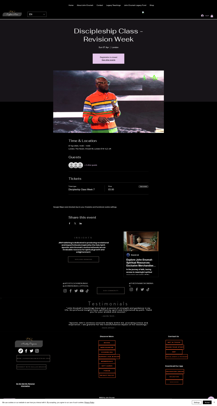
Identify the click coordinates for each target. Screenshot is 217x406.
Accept (207, 402)
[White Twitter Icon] (31, 350)
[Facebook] (70, 291)
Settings (197, 402)
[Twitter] (76, 291)
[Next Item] (155, 241)
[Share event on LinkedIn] (81, 223)
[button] (212, 15)
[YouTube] (81, 291)
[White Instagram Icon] (37, 350)
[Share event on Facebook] (69, 223)
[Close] (214, 402)
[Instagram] (65, 291)
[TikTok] (87, 291)
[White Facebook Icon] (26, 350)
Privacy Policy (89, 402)
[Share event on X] (75, 223)
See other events (108, 60)
